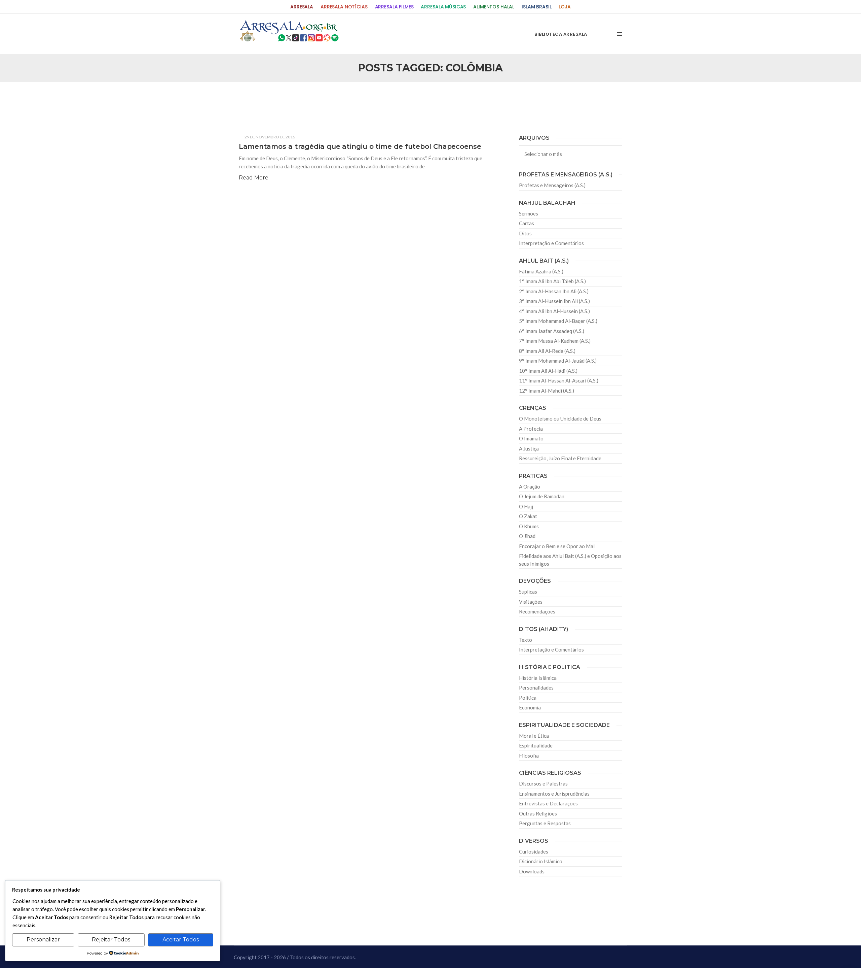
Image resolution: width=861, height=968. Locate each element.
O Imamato (531, 438)
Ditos (525, 233)
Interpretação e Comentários (551, 243)
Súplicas (528, 592)
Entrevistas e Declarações (548, 803)
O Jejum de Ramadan (541, 496)
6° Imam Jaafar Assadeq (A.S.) (551, 331)
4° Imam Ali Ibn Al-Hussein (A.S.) (554, 311)
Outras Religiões (538, 813)
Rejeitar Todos (111, 939)
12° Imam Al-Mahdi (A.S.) (546, 391)
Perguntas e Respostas (545, 823)
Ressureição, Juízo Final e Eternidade (560, 458)
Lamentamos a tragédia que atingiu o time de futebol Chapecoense (360, 146)
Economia (530, 707)
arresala (301, 7)
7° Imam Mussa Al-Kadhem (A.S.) (555, 341)
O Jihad (527, 536)
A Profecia (531, 429)
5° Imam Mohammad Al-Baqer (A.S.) (558, 321)
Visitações (530, 602)
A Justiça (529, 448)
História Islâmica (538, 678)
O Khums (529, 526)
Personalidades (536, 688)
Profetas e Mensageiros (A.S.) (552, 185)
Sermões (528, 213)
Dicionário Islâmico (540, 861)
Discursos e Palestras (543, 783)
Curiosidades (533, 851)
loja (564, 7)
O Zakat (528, 516)
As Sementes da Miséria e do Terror (303, 98)
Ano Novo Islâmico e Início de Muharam (497, 98)
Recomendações (537, 611)
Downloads (532, 871)
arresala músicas (443, 7)
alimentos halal (493, 7)
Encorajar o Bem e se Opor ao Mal (557, 546)
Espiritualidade (536, 745)
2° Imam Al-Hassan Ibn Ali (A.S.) (554, 291)
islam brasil (536, 7)
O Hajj (526, 506)
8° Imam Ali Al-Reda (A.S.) (547, 351)
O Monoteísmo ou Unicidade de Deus (560, 418)
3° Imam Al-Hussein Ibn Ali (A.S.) (554, 301)
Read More (253, 177)
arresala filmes (394, 7)
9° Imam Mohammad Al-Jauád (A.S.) (558, 361)
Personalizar (43, 939)
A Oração (529, 486)
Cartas (526, 223)
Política (527, 698)
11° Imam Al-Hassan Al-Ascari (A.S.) (558, 380)
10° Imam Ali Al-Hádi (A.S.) (548, 371)
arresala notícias (344, 7)
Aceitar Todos (180, 939)
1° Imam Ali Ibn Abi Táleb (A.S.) (552, 281)
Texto (525, 640)
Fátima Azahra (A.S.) (541, 271)
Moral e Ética (534, 736)
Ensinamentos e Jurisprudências (554, 794)
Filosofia (529, 756)
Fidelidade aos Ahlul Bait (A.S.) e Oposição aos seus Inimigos (570, 560)
